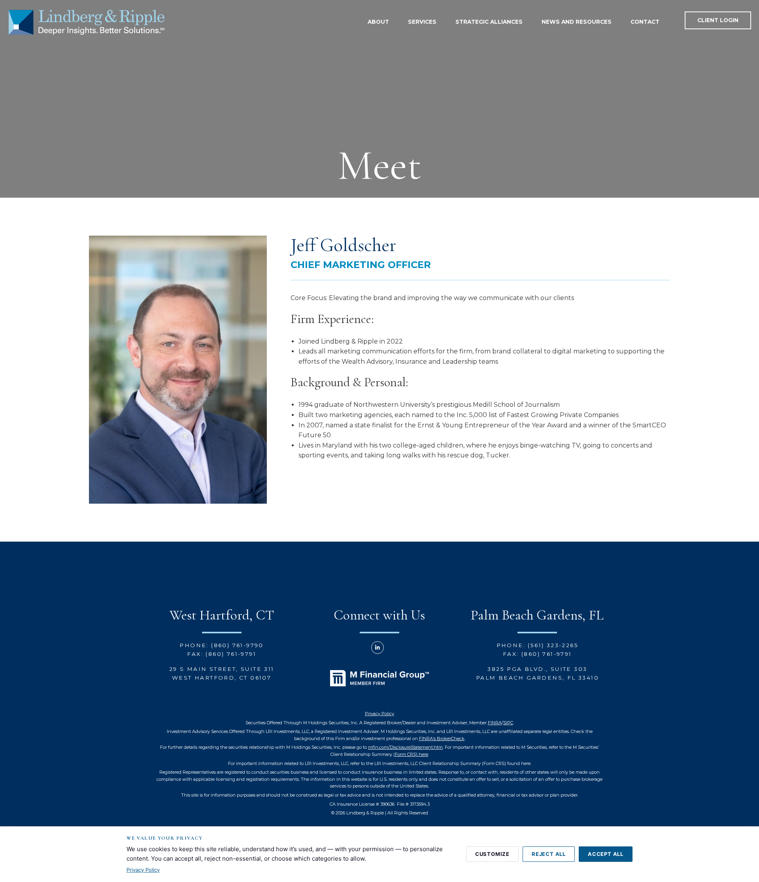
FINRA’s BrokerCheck (441, 738)
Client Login (717, 20)
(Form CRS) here (410, 754)
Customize (492, 854)
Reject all (549, 854)
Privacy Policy (379, 713)
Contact (645, 22)
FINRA (495, 722)
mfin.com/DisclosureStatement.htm (405, 747)
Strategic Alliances (489, 22)
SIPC (508, 722)
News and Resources (577, 22)
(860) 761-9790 (237, 645)
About (378, 22)
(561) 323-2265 (553, 645)
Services (422, 22)
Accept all (605, 854)
